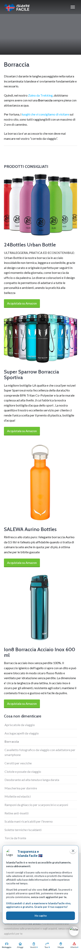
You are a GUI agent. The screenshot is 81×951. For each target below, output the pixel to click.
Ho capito (41, 915)
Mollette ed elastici (18, 796)
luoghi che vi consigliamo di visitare (45, 114)
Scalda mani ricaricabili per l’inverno (29, 821)
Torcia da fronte (15, 838)
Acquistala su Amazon (22, 303)
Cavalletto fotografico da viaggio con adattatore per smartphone (40, 752)
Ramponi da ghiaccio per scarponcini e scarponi (36, 805)
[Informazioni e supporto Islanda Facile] (74, 931)
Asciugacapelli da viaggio (22, 733)
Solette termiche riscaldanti (23, 830)
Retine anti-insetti (17, 813)
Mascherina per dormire (21, 788)
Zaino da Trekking (40, 95)
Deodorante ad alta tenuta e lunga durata (32, 780)
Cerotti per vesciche (18, 763)
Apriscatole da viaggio (20, 725)
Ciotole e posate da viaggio (23, 771)
